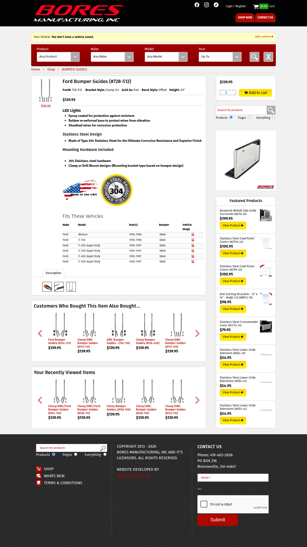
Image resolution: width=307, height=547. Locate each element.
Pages (242, 118)
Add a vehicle (263, 37)
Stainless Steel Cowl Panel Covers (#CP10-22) (237, 240)
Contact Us (265, 17)
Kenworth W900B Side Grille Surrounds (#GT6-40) (238, 212)
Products (222, 118)
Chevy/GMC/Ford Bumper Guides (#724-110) (59, 410)
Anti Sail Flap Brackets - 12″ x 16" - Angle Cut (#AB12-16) (238, 296)
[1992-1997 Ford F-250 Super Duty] (193, 246)
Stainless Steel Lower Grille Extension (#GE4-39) (238, 351)
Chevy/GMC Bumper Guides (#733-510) (175, 343)
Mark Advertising (134, 475)
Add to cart (258, 93)
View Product (231, 225)
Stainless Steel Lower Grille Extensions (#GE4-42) (238, 407)
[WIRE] (59, 287)
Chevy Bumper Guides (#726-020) (147, 341)
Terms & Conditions (63, 483)
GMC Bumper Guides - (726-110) (118, 341)
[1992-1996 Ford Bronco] (193, 234)
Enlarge (46, 105)
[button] (246, 160)
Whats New (54, 476)
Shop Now (245, 17)
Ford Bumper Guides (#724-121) (59, 341)
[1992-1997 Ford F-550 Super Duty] (193, 262)
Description (53, 273)
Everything (263, 118)
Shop (48, 469)
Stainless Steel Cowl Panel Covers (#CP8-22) (237, 268)
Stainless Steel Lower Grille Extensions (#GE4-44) (238, 379)
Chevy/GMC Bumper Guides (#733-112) (87, 343)
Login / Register (236, 6)
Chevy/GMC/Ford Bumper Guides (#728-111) (88, 410)
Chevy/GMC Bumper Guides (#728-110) (146, 410)
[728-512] (71, 287)
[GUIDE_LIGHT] (47, 287)
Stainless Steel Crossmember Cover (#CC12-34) (239, 324)
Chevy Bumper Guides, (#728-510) (118, 408)
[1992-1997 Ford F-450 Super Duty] (193, 256)
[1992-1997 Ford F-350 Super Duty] (193, 251)
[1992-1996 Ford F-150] (193, 240)
